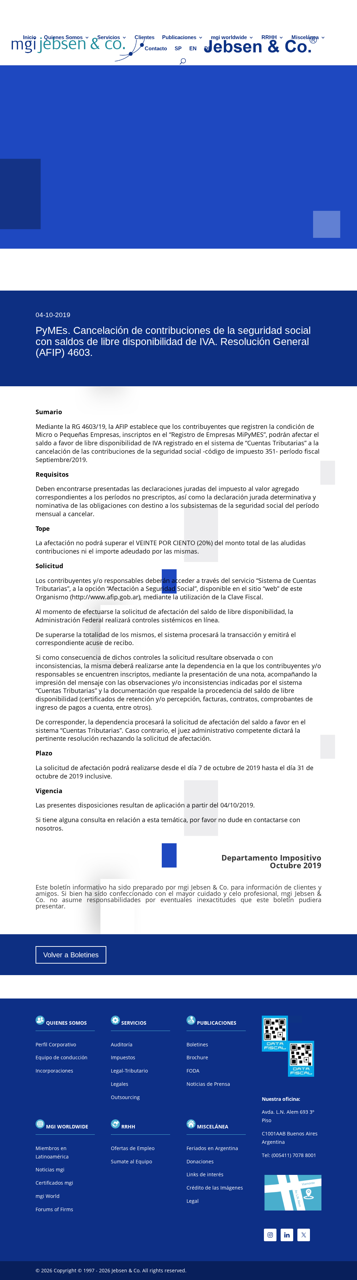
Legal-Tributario (129, 1070)
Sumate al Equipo (131, 1161)
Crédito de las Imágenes (215, 1187)
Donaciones (200, 1161)
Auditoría (121, 1044)
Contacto (156, 48)
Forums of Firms (54, 1209)
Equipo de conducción (62, 1057)
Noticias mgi (50, 1169)
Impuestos (123, 1057)
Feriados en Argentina (212, 1148)
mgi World (48, 1196)
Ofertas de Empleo (132, 1148)
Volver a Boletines (71, 955)
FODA (193, 1070)
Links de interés (205, 1174)
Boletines (197, 1044)
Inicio (29, 37)
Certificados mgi (54, 1182)
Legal (193, 1201)
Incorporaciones (54, 1070)
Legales (119, 1084)
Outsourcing (125, 1097)
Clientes (144, 37)
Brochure (197, 1057)
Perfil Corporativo (56, 1044)
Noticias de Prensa (208, 1084)
